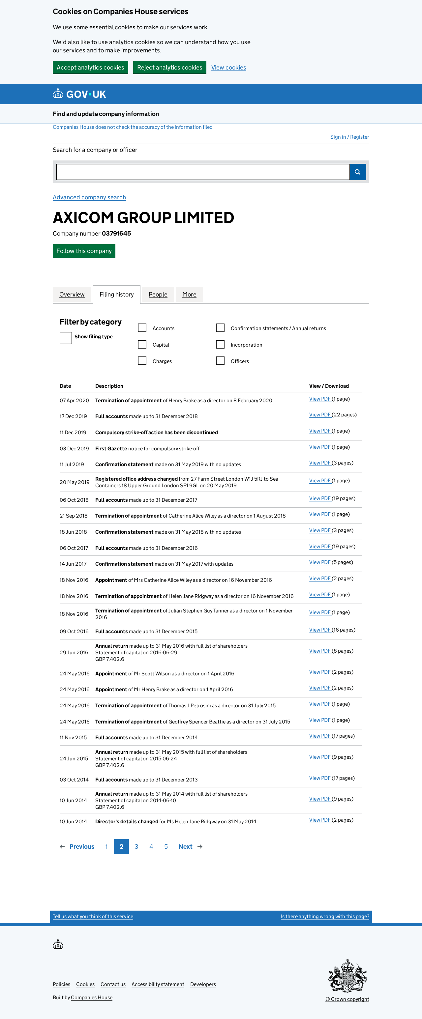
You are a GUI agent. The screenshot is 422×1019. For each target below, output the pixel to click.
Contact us (113, 984)
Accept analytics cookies (90, 67)
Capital (161, 345)
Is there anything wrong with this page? (325, 916)
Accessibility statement (158, 984)
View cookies (228, 67)
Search (358, 172)
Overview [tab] (72, 294)
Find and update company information (106, 114)
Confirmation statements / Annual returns (278, 328)
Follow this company (84, 251)
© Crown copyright (347, 999)
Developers (203, 984)
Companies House (91, 997)
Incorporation (246, 345)
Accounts (163, 328)
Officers (240, 361)
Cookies (85, 984)
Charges (162, 361)
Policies (61, 984)
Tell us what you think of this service (93, 916)
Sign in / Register (349, 137)
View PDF (320, 399)
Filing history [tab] (117, 294)
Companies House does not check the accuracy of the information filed (133, 127)
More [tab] (189, 294)
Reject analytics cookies (169, 67)
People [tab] (158, 294)
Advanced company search (89, 197)
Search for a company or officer (95, 150)
